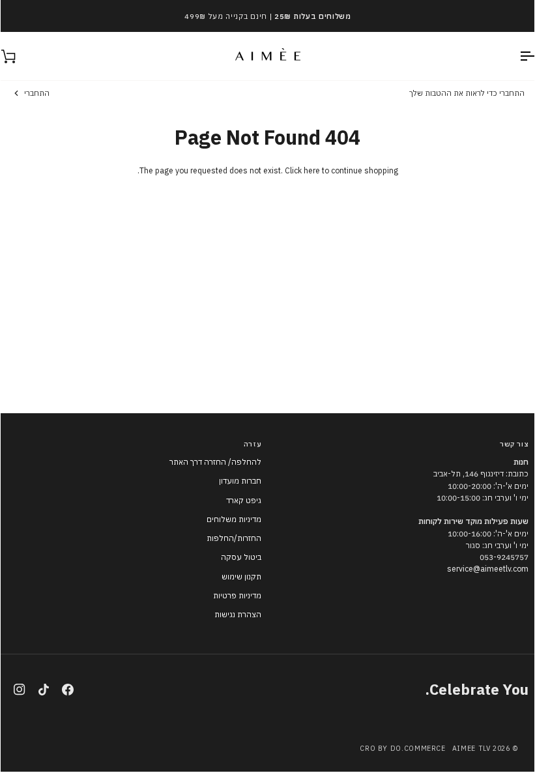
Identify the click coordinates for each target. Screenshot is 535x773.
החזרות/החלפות (234, 538)
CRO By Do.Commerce (402, 748)
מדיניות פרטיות (237, 595)
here (312, 170)
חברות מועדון (240, 481)
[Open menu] (515, 56)
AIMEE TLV (471, 748)
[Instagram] (19, 689)
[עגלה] (20, 56)
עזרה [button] (253, 443)
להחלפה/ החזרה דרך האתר (215, 462)
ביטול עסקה (241, 557)
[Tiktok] (43, 689)
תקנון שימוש (241, 576)
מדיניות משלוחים (234, 519)
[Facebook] (68, 689)
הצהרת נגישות (237, 614)
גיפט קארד (243, 500)
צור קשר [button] (514, 443)
